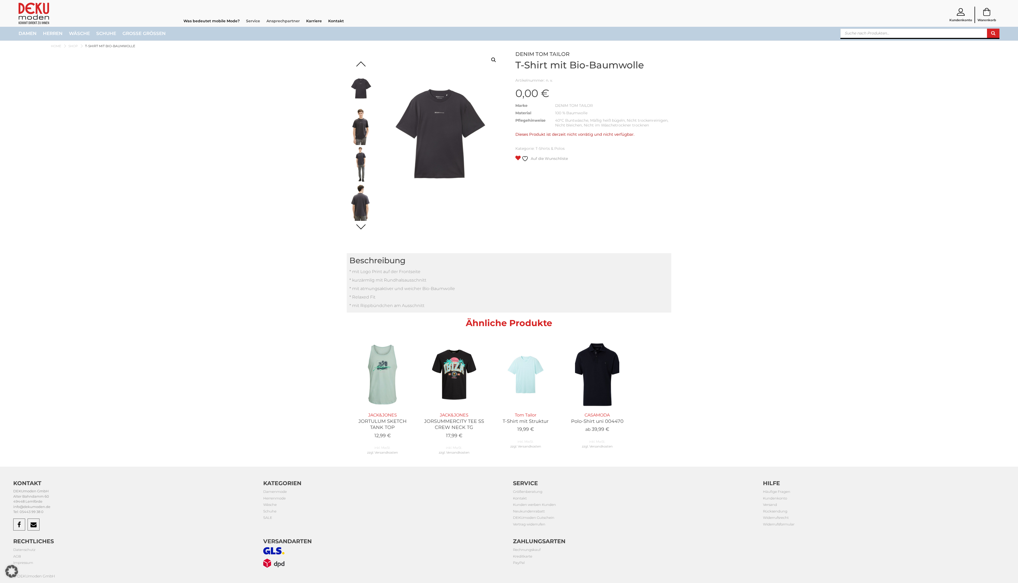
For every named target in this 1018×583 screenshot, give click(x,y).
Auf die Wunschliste (549, 158)
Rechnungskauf (527, 549)
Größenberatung (527, 491)
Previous (361, 66)
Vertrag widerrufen (529, 524)
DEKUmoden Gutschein (533, 517)
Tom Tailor (526, 422)
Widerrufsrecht (776, 517)
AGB (17, 556)
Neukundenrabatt (529, 511)
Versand (770, 504)
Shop (73, 46)
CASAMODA (597, 422)
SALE (267, 517)
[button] (493, 60)
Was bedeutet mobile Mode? (211, 21)
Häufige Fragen (776, 491)
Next (361, 224)
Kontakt (336, 21)
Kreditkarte (522, 556)
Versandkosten (386, 452)
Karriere (314, 21)
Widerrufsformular (779, 524)
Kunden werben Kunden (534, 504)
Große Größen (144, 33)
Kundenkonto (775, 498)
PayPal (519, 562)
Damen (28, 33)
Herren (53, 33)
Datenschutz (24, 549)
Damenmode (275, 491)
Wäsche (79, 33)
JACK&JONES (382, 426)
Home (56, 46)
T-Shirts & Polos (550, 148)
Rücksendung (775, 511)
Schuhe (106, 33)
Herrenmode (274, 498)
